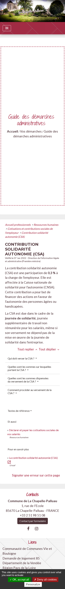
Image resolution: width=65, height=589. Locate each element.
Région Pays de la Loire (19, 568)
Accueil (12, 131)
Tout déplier (49, 349)
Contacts (32, 494)
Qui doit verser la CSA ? (21, 358)
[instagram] (36, 528)
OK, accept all (20, 579)
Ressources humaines (46, 224)
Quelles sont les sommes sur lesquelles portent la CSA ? (29, 368)
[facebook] (28, 528)
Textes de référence (19, 410)
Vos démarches (31, 131)
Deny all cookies (46, 579)
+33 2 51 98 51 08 (32, 515)
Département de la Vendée (21, 563)
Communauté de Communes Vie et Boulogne (27, 551)
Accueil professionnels (18, 224)
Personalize (33, 584)
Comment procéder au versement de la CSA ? (30, 391)
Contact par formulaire (33, 520)
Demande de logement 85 (21, 558)
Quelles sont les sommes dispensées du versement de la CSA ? (28, 380)
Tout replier (27, 349)
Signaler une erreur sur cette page (36, 475)
